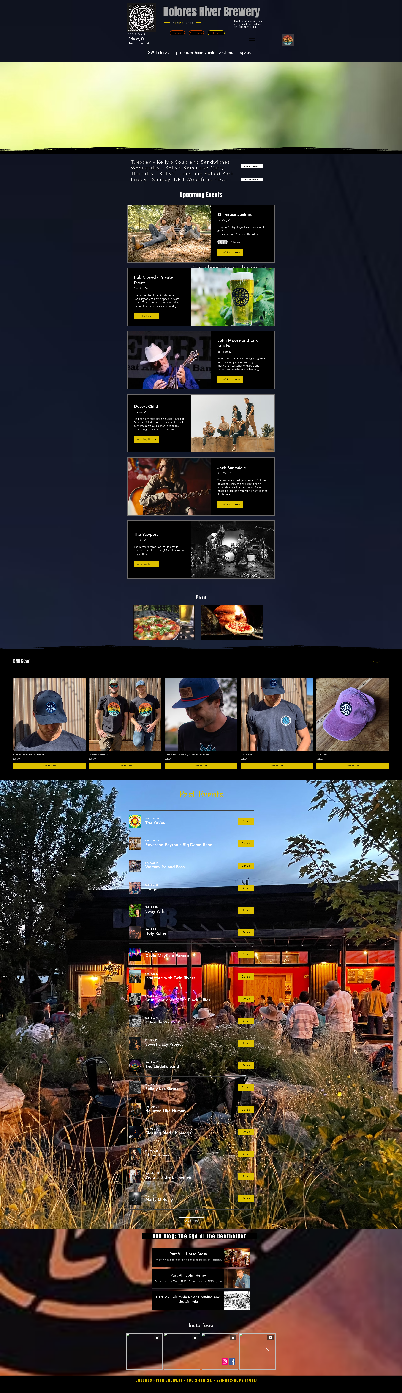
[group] (201, 723)
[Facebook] (232, 1361)
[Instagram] (225, 1361)
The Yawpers (146, 534)
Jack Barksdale (231, 467)
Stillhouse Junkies (234, 214)
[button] (155, 822)
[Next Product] (394, 714)
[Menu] (252, 40)
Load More (191, 1220)
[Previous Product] (8, 714)
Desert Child (146, 406)
